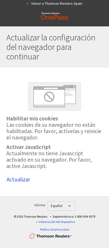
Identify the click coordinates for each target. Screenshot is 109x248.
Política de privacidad (54, 229)
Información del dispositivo (57, 222)
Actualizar (18, 179)
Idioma (39, 205)
